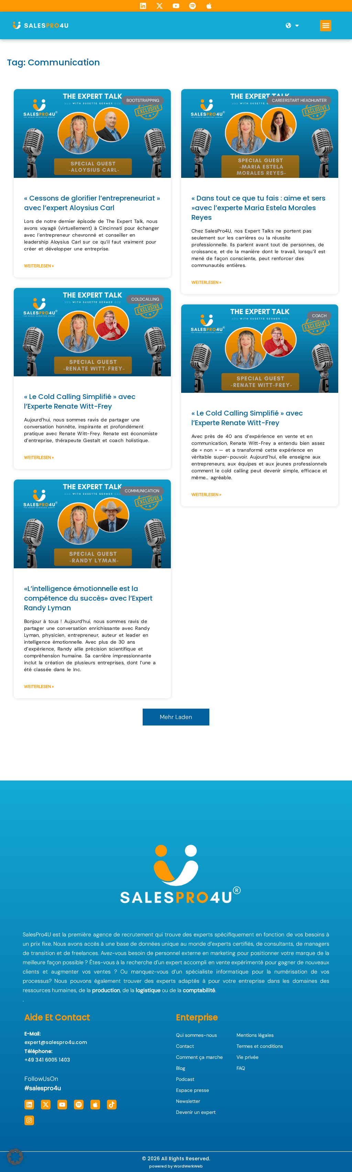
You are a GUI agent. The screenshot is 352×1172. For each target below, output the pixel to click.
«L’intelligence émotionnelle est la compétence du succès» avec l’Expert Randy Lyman (88, 598)
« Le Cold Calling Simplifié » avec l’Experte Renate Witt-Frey (79, 401)
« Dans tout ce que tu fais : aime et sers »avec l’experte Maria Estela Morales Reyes (258, 207)
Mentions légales (255, 1035)
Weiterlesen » (39, 266)
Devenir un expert (196, 1112)
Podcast (185, 1079)
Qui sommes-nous (196, 1035)
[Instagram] (29, 1120)
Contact (185, 1046)
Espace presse (192, 1090)
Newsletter (188, 1101)
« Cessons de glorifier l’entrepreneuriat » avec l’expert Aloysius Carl (92, 203)
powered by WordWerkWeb (176, 1166)
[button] (325, 25)
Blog (180, 1068)
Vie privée (247, 1057)
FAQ (240, 1068)
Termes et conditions (259, 1046)
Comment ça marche (199, 1057)
